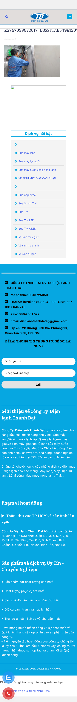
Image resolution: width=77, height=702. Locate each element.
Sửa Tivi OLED (27, 228)
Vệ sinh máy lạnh (28, 245)
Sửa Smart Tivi (27, 203)
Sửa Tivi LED (26, 220)
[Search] (6, 16)
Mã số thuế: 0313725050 (29, 295)
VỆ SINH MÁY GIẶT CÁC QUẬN (37, 178)
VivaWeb (56, 668)
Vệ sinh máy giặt (28, 237)
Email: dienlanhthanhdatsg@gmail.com (38, 321)
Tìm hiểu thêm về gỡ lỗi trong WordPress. (25, 690)
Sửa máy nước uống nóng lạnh (37, 169)
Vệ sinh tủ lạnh (27, 253)
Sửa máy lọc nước (29, 161)
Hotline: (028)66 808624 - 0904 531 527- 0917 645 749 (39, 304)
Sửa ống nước (27, 194)
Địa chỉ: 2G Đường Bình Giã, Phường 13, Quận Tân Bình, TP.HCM (36, 330)
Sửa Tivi (23, 211)
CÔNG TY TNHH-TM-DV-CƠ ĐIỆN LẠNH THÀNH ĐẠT (37, 285)
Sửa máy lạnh (26, 152)
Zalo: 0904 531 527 (24, 314)
